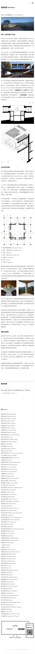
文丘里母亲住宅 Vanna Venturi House (10, 519)
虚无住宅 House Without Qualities (9, 595)
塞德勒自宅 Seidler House (7, 531)
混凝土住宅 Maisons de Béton (8, 418)
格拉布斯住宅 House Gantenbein (9, 591)
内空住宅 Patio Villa (6, 568)
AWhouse (18, 649)
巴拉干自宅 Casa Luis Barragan (9, 471)
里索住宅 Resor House (6, 460)
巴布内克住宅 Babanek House (8, 597)
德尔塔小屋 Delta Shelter (7, 604)
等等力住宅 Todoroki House (8, 561)
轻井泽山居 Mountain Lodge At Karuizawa (11, 513)
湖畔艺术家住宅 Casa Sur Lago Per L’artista (12, 453)
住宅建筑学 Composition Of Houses (10, 616)
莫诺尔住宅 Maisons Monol (8, 421)
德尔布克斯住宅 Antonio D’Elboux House (11, 517)
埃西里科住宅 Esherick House (8, 503)
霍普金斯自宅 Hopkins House (8, 563)
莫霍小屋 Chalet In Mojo (7, 524)
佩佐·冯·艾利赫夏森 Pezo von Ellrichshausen (12, 15)
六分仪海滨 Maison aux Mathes (9, 455)
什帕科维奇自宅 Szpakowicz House (10, 540)
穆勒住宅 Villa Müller (6, 444)
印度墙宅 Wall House (6, 609)
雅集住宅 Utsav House (6, 611)
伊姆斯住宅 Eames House (7, 473)
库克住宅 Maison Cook (6, 437)
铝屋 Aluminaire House (6, 451)
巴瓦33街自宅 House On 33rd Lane (10, 508)
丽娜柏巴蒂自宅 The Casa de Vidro (10, 478)
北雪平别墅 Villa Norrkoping (8, 522)
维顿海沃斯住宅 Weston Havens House (10, 462)
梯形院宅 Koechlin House (7, 593)
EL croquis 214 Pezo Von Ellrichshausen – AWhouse (15, 390)
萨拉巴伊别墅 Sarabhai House (8, 480)
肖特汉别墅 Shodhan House (8, 496)
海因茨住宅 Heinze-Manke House (9, 570)
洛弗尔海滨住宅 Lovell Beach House (10, 435)
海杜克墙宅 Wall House (7, 526)
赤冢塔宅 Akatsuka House (7, 542)
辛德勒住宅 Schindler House (8, 425)
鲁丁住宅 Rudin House (6, 600)
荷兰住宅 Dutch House (6, 588)
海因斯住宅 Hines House (7, 536)
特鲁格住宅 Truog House (7, 581)
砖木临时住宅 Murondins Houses (9, 464)
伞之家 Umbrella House (7, 506)
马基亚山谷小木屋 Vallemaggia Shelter (11, 602)
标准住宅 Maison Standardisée (8, 414)
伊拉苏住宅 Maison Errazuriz (8, 448)
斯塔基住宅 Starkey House (7, 492)
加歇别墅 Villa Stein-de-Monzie (9, 441)
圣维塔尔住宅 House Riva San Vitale (10, 552)
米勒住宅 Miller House (6, 575)
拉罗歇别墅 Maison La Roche (8, 432)
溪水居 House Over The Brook (8, 467)
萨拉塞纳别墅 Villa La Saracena (9, 499)
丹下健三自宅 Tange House (8, 485)
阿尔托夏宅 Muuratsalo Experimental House (12, 487)
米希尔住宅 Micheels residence (8, 556)
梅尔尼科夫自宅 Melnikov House (9, 439)
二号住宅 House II (5, 545)
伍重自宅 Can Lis (5, 547)
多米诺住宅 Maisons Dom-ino (8, 416)
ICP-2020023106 (25, 649)
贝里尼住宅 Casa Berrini (7, 515)
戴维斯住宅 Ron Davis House (8, 558)
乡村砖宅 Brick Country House (8, 430)
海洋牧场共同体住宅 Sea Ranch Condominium (12, 529)
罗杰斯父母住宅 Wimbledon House (10, 538)
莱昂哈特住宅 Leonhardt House (9, 494)
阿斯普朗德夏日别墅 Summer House (10, 457)
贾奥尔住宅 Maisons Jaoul (7, 476)
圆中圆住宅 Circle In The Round (9, 586)
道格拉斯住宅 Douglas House (8, 554)
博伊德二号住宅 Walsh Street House (10, 501)
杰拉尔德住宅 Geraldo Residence (9, 577)
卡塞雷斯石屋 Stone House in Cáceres (10, 614)
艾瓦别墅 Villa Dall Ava (7, 572)
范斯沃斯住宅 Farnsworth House (9, 469)
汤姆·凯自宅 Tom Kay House (8, 549)
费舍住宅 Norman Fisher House (9, 510)
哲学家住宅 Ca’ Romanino (7, 533)
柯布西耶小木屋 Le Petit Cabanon (9, 483)
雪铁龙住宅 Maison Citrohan (8, 423)
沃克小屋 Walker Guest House (8, 490)
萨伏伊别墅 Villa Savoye (7, 446)
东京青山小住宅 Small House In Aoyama (11, 607)
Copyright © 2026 (10, 649)
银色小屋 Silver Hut (6, 565)
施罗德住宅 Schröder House (8, 428)
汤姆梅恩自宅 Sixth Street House (9, 579)
